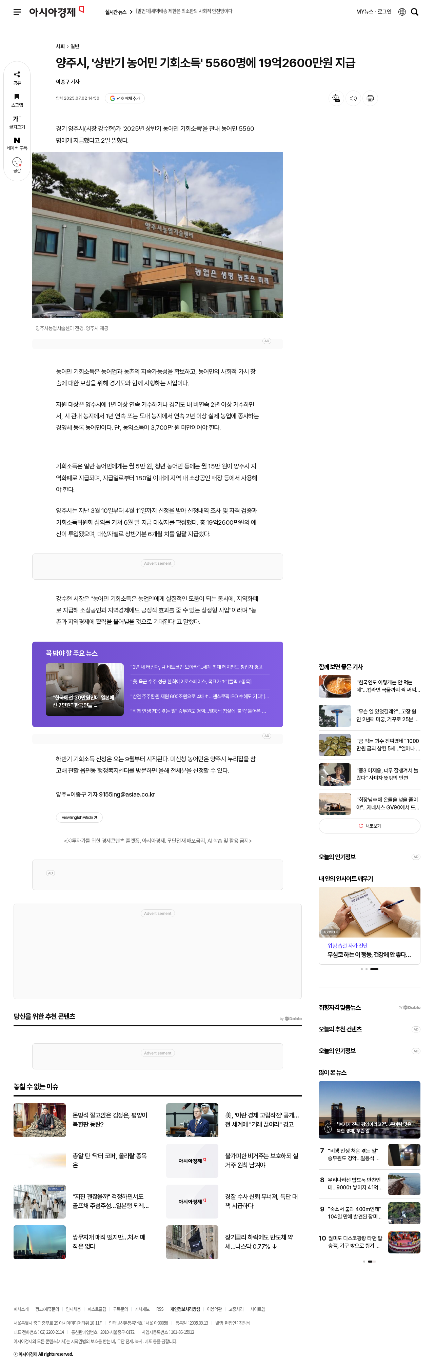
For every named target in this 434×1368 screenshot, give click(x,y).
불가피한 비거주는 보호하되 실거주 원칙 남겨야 (261, 1160)
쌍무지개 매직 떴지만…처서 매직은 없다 (109, 1241)
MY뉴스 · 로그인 (374, 11)
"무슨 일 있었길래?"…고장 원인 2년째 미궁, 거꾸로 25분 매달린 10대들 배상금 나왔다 (387, 715)
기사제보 (142, 1309)
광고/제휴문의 (47, 1309)
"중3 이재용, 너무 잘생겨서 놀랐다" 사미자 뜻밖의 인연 (387, 774)
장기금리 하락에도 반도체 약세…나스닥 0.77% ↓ (259, 1241)
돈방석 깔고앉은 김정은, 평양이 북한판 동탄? (110, 1119)
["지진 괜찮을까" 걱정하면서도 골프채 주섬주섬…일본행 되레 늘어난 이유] (40, 1217)
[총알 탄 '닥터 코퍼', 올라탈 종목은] (40, 1176)
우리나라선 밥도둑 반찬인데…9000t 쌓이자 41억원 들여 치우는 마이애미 (355, 1188)
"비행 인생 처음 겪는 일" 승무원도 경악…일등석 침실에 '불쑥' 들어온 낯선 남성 (200, 711)
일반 (75, 46)
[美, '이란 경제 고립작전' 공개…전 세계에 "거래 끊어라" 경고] (192, 1135)
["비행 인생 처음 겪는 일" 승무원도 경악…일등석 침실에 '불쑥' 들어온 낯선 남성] (404, 1164)
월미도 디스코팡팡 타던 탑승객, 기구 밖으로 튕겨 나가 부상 (355, 1246)
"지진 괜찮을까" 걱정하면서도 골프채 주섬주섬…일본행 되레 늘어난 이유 (108, 1201)
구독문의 (120, 1309)
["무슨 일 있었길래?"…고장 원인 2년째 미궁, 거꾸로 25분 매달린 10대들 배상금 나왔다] (335, 725)
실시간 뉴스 (115, 12)
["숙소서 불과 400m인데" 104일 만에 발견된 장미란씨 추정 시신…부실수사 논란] (404, 1222)
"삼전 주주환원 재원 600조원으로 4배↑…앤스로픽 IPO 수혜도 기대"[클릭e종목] (200, 696)
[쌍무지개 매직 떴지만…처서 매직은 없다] (40, 1257)
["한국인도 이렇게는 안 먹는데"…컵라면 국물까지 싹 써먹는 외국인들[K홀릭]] (335, 696)
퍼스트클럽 (96, 1309)
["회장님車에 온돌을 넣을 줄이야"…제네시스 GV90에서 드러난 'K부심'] (335, 813)
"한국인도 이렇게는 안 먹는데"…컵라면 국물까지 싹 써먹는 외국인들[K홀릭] (386, 686)
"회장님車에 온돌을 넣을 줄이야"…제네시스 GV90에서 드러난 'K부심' (388, 804)
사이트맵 (257, 1309)
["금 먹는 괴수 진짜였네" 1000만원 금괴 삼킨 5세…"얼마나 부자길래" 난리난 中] (335, 754)
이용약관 (214, 1309)
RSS (159, 1309)
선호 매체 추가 (128, 98)
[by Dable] (291, 1019)
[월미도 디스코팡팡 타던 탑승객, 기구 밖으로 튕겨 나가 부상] (404, 1251)
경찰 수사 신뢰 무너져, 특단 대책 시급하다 (261, 1201)
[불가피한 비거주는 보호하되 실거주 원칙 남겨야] (192, 1176)
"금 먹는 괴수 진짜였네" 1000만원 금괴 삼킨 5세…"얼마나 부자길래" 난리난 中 (388, 745)
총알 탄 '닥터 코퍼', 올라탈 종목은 (109, 1160)
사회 (60, 46)
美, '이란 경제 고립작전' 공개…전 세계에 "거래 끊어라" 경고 (262, 1119)
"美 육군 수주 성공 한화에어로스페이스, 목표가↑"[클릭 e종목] (191, 682)
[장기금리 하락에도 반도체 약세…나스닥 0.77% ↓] (192, 1257)
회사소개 (21, 1309)
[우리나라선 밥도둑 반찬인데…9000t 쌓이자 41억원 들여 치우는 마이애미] (404, 1193)
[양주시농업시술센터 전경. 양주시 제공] (157, 235)
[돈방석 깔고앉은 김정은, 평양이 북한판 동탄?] (40, 1135)
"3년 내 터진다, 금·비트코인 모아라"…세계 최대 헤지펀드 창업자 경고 (197, 667)
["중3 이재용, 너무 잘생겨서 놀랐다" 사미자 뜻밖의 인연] (335, 784)
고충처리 (236, 1309)
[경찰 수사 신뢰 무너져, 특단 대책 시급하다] (192, 1217)
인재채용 (73, 1309)
